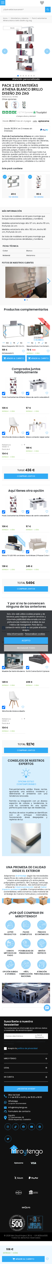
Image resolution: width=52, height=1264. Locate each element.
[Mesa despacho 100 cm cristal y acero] (13, 327)
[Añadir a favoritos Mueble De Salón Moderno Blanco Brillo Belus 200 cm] (22, 667)
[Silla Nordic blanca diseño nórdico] (14, 425)
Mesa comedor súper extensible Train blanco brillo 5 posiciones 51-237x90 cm (37, 437)
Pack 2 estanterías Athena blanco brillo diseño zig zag (13, 397)
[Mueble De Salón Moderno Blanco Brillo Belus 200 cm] (14, 660)
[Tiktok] (16, 1126)
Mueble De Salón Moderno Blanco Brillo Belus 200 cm (13, 671)
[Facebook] (23, 1126)
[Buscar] (48, 9)
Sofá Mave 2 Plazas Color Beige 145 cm (37, 555)
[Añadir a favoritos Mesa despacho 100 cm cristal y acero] (23, 350)
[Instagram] (8, 1126)
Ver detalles (13, 197)
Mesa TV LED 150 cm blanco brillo (13, 555)
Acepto (26, 640)
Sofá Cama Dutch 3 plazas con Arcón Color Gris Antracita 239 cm (37, 671)
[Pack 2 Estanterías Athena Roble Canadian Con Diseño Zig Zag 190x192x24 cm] (6, 104)
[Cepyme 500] (17, 1223)
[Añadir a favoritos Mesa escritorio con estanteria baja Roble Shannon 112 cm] (48, 350)
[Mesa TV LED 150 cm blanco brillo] (14, 544)
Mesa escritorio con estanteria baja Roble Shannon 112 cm (38, 346)
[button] (5, 51)
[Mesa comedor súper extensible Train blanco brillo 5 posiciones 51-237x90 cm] (38, 425)
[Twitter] (8, 1139)
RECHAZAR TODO (26, 647)
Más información (15, 633)
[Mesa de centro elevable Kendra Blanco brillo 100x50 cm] (38, 386)
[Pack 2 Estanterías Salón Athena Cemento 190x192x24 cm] (24, 104)
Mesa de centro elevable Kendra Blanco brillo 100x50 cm (37, 397)
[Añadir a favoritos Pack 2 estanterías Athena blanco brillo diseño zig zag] (22, 393)
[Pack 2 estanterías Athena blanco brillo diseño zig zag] (14, 386)
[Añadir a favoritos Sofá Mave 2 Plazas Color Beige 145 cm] (46, 551)
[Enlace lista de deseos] (42, 3)
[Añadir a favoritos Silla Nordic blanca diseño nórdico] (22, 432)
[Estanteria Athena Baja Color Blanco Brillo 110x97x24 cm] (13, 181)
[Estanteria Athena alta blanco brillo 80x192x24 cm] (38, 181)
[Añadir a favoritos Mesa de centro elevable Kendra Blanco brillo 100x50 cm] (46, 393)
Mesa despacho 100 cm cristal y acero (13, 346)
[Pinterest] (40, 1126)
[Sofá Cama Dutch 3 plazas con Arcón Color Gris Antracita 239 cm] (38, 660)
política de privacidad (27, 1048)
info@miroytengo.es (17, 1107)
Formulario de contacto (19, 1111)
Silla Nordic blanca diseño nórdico (13, 437)
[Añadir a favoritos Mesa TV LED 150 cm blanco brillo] (22, 551)
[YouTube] (31, 1126)
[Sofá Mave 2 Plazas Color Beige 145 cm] (38, 544)
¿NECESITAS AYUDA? (26, 1088)
